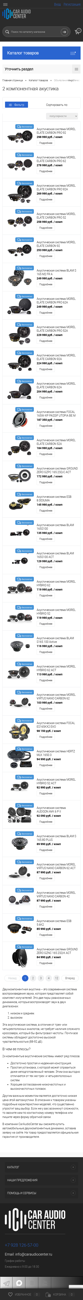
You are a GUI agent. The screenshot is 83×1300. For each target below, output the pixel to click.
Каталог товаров (23, 53)
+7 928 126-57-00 (21, 1245)
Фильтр (19, 104)
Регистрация (72, 4)
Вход (57, 4)
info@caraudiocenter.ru (33, 1254)
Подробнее (45, 142)
